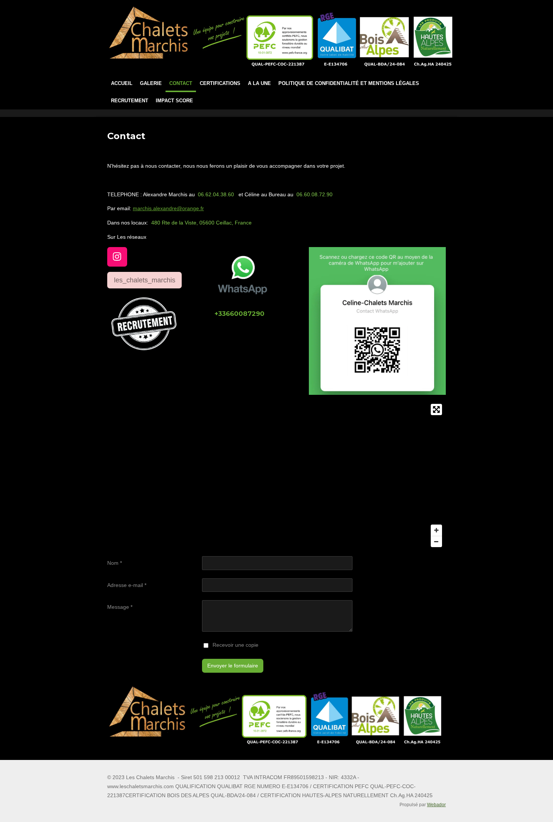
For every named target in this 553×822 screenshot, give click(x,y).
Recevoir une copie (235, 645)
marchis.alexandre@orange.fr (168, 208)
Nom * (114, 563)
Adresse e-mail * (126, 585)
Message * (119, 607)
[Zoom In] (436, 530)
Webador (436, 804)
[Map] (276, 475)
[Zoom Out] (436, 541)
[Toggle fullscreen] (436, 409)
